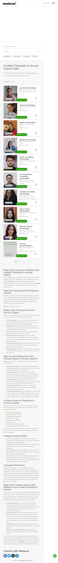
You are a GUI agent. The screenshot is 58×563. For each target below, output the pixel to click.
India (24, 281)
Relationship (9, 416)
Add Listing (47, 3)
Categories (6, 56)
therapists (11, 281)
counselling (37, 283)
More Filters (16, 56)
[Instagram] (13, 555)
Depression (9, 414)
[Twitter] (9, 555)
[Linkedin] (17, 555)
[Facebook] (5, 555)
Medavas (22, 542)
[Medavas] (10, 3)
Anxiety (8, 412)
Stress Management (17, 412)
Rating (34, 56)
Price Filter (26, 56)
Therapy (14, 320)
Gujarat (20, 281)
